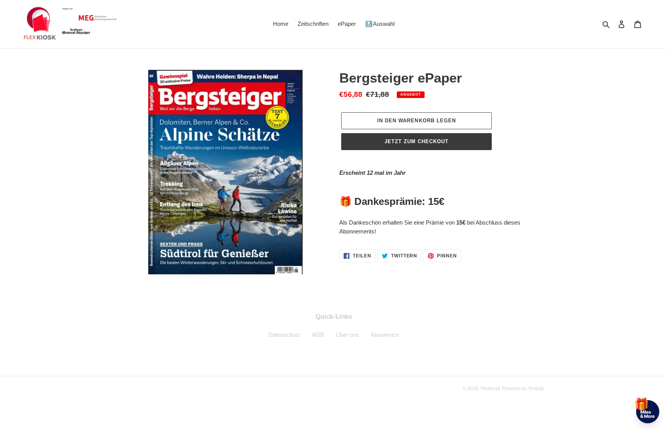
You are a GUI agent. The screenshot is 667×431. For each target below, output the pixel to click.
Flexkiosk (490, 388)
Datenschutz (284, 334)
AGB (318, 334)
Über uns (347, 334)
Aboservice (385, 334)
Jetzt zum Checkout (416, 141)
